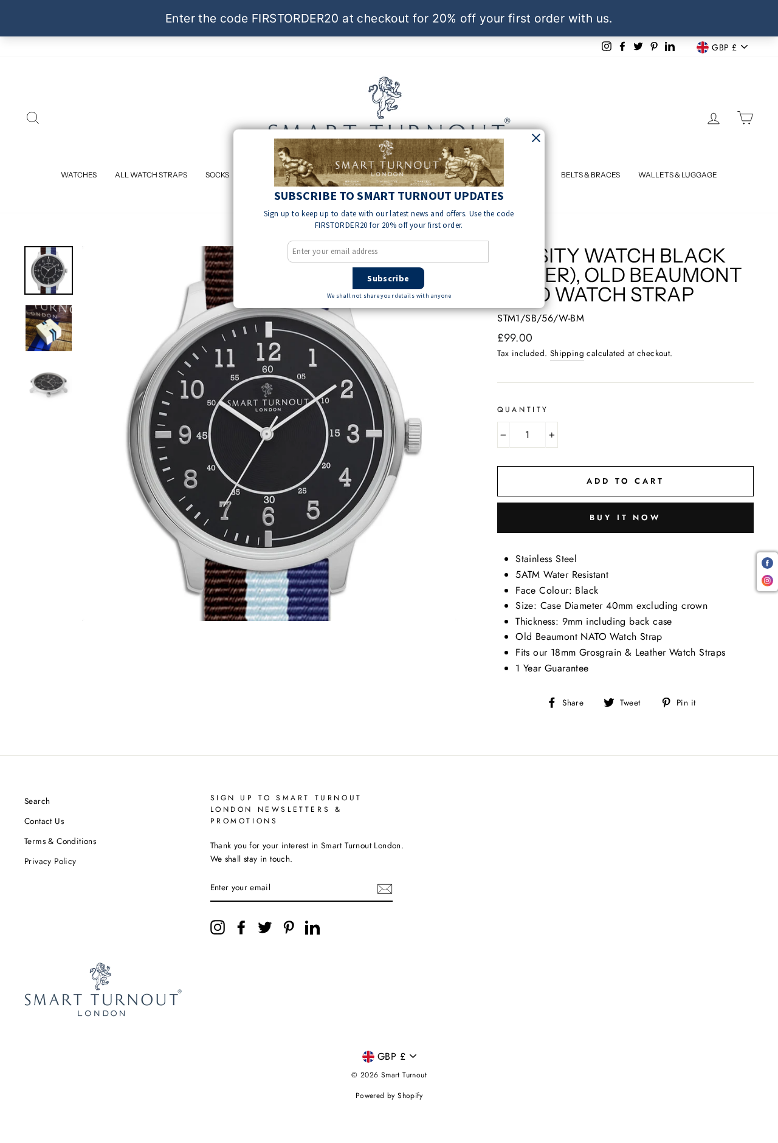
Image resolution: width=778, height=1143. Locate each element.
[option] (269, 433)
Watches (79, 174)
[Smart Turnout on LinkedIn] (312, 927)
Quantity (523, 409)
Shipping (567, 353)
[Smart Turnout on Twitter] (265, 927)
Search (37, 801)
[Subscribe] (385, 888)
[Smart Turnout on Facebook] (241, 927)
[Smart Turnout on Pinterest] (288, 927)
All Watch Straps (151, 174)
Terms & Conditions (60, 841)
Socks (217, 174)
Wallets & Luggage (677, 174)
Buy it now (625, 517)
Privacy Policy (50, 861)
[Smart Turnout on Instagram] (217, 927)
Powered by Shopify (389, 1095)
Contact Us (44, 821)
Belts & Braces (590, 174)
